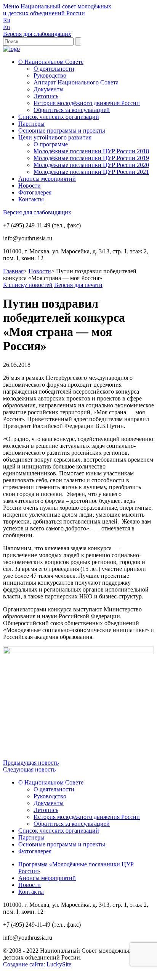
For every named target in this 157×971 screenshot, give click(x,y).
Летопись (46, 96)
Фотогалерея (34, 192)
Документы (49, 89)
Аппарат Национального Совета (76, 82)
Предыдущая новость (31, 762)
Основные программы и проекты (61, 130)
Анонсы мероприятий (47, 178)
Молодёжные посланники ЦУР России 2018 (91, 151)
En (6, 27)
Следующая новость (29, 769)
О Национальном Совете (50, 61)
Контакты (31, 199)
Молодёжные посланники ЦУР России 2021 (91, 172)
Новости (29, 185)
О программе (51, 144)
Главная (13, 271)
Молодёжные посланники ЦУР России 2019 (91, 158)
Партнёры (31, 123)
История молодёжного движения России (87, 103)
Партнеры (31, 837)
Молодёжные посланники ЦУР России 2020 (91, 165)
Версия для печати (78, 285)
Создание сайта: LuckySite (37, 964)
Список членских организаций (58, 116)
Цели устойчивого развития (54, 137)
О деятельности (54, 68)
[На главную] (11, 48)
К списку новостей (28, 285)
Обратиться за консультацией (72, 110)
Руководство (50, 75)
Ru (6, 20)
